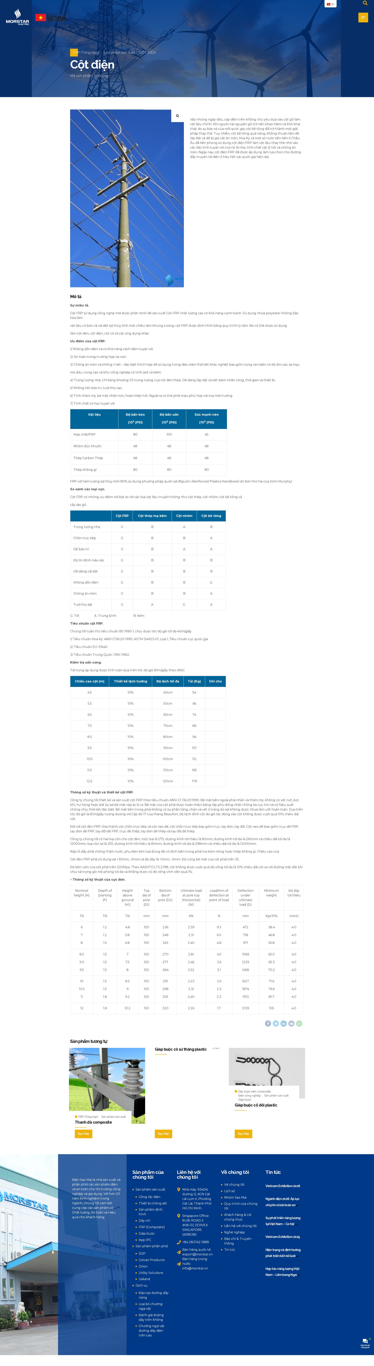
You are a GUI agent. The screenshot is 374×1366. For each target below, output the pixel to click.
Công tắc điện (149, 1197)
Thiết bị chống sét (153, 1203)
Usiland (144, 1279)
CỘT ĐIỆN (147, 52)
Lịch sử (229, 1191)
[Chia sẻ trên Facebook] (268, 1023)
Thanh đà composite (93, 1122)
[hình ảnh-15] (107, 1086)
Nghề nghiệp (234, 1232)
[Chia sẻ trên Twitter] (276, 1023)
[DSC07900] (267, 1073)
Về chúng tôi (234, 1184)
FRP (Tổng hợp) (86, 52)
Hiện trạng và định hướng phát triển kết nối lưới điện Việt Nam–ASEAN (283, 1256)
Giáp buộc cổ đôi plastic (256, 1105)
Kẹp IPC (145, 1240)
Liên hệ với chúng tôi (240, 1226)
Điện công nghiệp (249, 1095)
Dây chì (144, 1221)
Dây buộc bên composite (254, 1091)
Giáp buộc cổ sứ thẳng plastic (181, 1049)
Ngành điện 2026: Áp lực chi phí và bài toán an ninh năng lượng (283, 1205)
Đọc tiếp (83, 1133)
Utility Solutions (151, 1273)
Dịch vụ (141, 1285)
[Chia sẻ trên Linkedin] (283, 1023)
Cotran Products (152, 1260)
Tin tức (229, 1250)
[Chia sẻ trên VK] (291, 1023)
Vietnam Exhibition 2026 (283, 1186)
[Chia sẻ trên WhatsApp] (299, 1023)
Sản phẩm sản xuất (119, 52)
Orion (143, 1266)
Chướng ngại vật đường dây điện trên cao (151, 1330)
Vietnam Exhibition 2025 (283, 1237)
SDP (142, 1253)
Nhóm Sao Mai (235, 1197)
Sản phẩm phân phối (152, 1246)
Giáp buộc (244, 1099)
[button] (177, 115)
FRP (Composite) (152, 1227)
